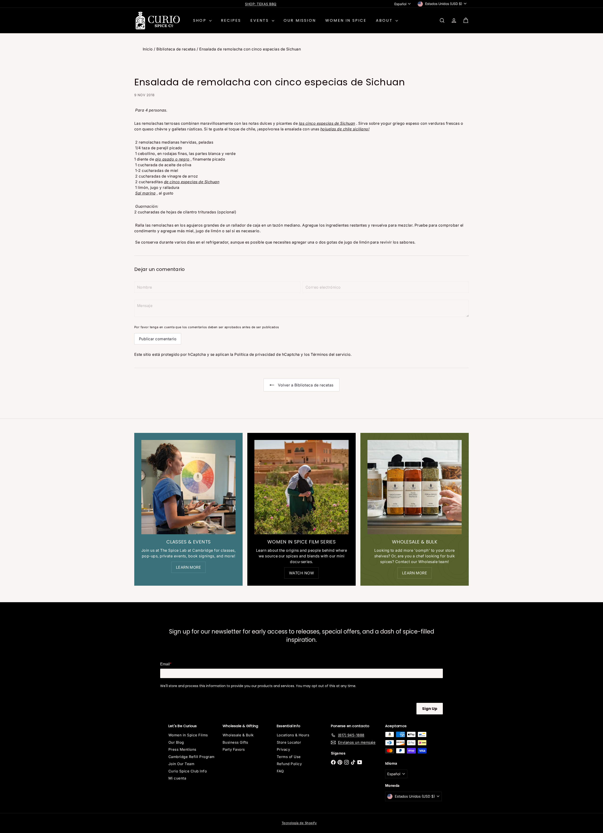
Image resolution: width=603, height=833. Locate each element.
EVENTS (260, 20)
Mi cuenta (177, 778)
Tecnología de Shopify (299, 823)
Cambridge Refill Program (191, 756)
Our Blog (176, 742)
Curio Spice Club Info (187, 771)
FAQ (280, 771)
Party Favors (234, 749)
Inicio (148, 49)
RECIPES (231, 20)
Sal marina (145, 193)
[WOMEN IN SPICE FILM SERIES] (301, 487)
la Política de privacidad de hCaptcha (265, 354)
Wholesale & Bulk (238, 735)
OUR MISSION (300, 20)
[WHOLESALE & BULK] (414, 487)
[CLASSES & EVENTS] (188, 487)
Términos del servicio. (331, 354)
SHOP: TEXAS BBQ (260, 4)
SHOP (200, 20)
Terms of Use (289, 756)
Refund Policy (289, 764)
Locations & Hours (293, 735)
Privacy (283, 749)
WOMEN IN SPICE (346, 20)
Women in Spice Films (188, 735)
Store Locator (289, 742)
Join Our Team (181, 764)
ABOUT (385, 20)
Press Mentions (182, 749)
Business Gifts (235, 742)
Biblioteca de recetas (176, 49)
